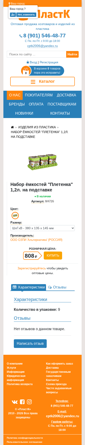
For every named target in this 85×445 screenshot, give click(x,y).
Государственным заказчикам (58, 374)
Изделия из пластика (37, 127)
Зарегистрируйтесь (31, 268)
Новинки (24, 113)
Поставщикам (62, 104)
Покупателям (39, 95)
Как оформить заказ (59, 363)
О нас (15, 95)
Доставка (66, 95)
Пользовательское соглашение (24, 442)
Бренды (17, 104)
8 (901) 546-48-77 (44, 36)
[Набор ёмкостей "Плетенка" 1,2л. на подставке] (42, 162)
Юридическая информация (16, 378)
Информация (15, 371)
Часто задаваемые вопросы (59, 390)
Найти (72, 54)
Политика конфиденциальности (25, 438)
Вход (33, 62)
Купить (53, 255)
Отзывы (59, 287)
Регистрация (49, 62)
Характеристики (31, 287)
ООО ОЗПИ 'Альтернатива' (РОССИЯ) (36, 240)
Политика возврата (20, 384)
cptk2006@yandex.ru (42, 46)
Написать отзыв (30, 343)
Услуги (11, 367)
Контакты (60, 113)
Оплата (36, 104)
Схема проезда (56, 384)
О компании (14, 363)
